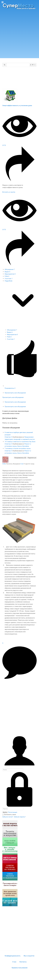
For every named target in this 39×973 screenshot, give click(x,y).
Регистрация (12, 812)
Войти (5, 812)
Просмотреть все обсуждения (15, 393)
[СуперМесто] (19, 6)
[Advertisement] (19, 34)
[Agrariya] (10, 824)
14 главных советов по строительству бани (20, 441)
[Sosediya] (10, 885)
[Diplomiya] (10, 842)
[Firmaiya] (10, 859)
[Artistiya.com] (10, 833)
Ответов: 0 (8, 437)
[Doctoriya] (10, 850)
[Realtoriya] (10, 876)
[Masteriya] (10, 867)
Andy (4, 464)
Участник (9, 278)
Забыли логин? (7, 817)
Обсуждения (10, 269)
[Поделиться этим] (19, 180)
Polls (7, 276)
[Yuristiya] (10, 902)
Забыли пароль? (20, 817)
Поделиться (32, 458)
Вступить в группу (8, 192)
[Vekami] (10, 893)
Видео (7, 272)
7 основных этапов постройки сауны (18, 448)
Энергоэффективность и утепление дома (17, 105)
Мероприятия (10, 274)
